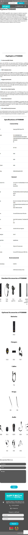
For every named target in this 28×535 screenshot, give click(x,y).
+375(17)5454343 (15, 505)
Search (21, 3)
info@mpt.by (15, 508)
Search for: (6, 3)
